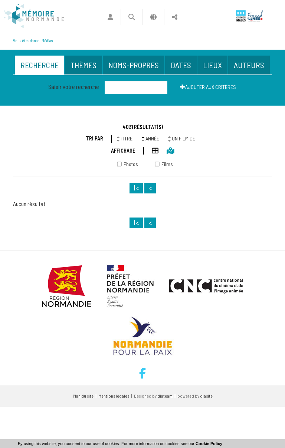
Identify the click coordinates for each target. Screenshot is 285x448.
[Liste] (151, 150)
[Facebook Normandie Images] (142, 373)
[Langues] (153, 17)
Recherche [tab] (39, 65)
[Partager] (174, 17)
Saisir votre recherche (73, 86)
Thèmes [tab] (83, 65)
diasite (206, 395)
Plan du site (83, 395)
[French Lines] (255, 15)
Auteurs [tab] (249, 65)
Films (167, 164)
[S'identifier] (110, 17)
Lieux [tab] (212, 65)
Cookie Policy (209, 443)
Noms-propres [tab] (133, 65)
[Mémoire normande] (34, 16)
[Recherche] (131, 17)
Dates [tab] (181, 65)
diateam (165, 395)
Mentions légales (113, 395)
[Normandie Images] (241, 15)
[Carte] (166, 150)
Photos (131, 164)
